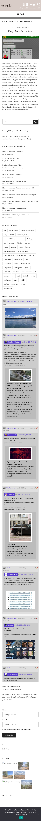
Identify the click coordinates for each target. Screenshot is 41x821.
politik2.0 (7, 272)
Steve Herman (12, 674)
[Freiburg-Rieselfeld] (10, 763)
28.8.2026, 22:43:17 (26, 574)
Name (4, 710)
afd (5, 230)
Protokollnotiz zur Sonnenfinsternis (14, 181)
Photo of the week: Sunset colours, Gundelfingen (19, 194)
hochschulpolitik (9, 251)
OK (21, 818)
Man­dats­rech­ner (32, 77)
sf (35, 272)
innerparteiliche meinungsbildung (15, 255)
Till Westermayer (11, 301)
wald (15, 280)
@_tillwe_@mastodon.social (12, 689)
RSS (10, 700)
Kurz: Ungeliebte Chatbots (11, 158)
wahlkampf (7, 280)
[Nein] (38, 814)
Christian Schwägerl (13, 342)
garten (27, 243)
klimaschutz (18, 259)
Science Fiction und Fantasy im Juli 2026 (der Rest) (20, 201)
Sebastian (10, 495)
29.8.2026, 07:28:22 (30, 342)
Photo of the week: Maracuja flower (14, 208)
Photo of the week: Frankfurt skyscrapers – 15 (18, 188)
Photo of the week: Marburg (12, 174)
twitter (33, 276)
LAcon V (10, 625)
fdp (5, 243)
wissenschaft (8, 288)
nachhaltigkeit (26, 263)
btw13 (12, 235)
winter (23, 284)
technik (25, 276)
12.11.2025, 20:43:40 (23, 625)
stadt (18, 276)
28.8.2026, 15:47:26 (23, 495)
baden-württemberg (27, 230)
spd (13, 276)
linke (26, 259)
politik (27, 267)
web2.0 (22, 280)
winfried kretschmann (11, 284)
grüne (21, 247)
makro (16, 263)
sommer (6, 276)
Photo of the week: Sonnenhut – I (13, 151)
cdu (23, 239)
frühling (20, 243)
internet (32, 255)
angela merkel (13, 230)
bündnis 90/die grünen (11, 239)
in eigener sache (23, 251)
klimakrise (7, 259)
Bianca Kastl (11, 435)
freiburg (11, 243)
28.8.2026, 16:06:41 (25, 435)
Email (4, 719)
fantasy (29, 239)
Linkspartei (7, 263)
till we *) (32, 4)
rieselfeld (16, 272)
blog (5, 235)
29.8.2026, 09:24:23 (25, 301)
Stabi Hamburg (12, 574)
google (13, 247)
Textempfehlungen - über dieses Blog (15, 131)
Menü (22, 14)
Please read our (17, 729)
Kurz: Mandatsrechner (20, 31)
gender (6, 247)
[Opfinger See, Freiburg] (11, 781)
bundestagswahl (22, 235)
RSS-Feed (5, 749)
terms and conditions (23, 729)
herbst (27, 247)
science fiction (27, 272)
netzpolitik (7, 267)
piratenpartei (18, 267)
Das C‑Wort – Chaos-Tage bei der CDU (15, 215)
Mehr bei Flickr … (8, 796)
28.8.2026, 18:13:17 (26, 674)
